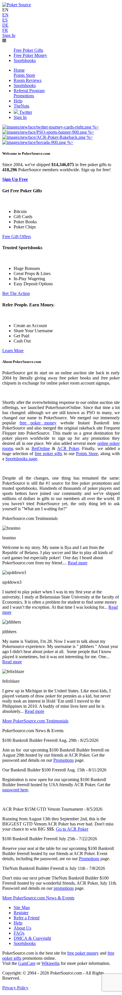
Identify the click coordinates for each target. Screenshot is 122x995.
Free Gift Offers (16, 236)
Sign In (8, 35)
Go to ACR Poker (72, 829)
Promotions (63, 760)
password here (15, 789)
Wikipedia (50, 963)
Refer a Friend (26, 917)
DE (5, 25)
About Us (22, 928)
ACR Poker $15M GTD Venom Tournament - (43, 809)
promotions (64, 888)
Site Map (22, 907)
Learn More (13, 350)
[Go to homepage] (16, 4)
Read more (77, 562)
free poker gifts (48, 453)
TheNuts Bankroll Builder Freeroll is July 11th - (45, 868)
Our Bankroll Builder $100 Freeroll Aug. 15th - (44, 769)
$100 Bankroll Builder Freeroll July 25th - (40, 838)
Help (18, 922)
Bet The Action (16, 293)
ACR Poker (68, 448)
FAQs (19, 933)
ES (5, 20)
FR (5, 30)
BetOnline (40, 448)
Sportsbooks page (21, 458)
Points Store (87, 453)
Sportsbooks (25, 943)
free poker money (38, 422)
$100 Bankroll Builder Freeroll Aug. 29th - (40, 740)
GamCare (26, 963)
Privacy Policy (15, 987)
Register (21, 912)
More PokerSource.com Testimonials (35, 721)
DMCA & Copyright (32, 938)
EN (5, 15)
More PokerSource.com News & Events (38, 897)
